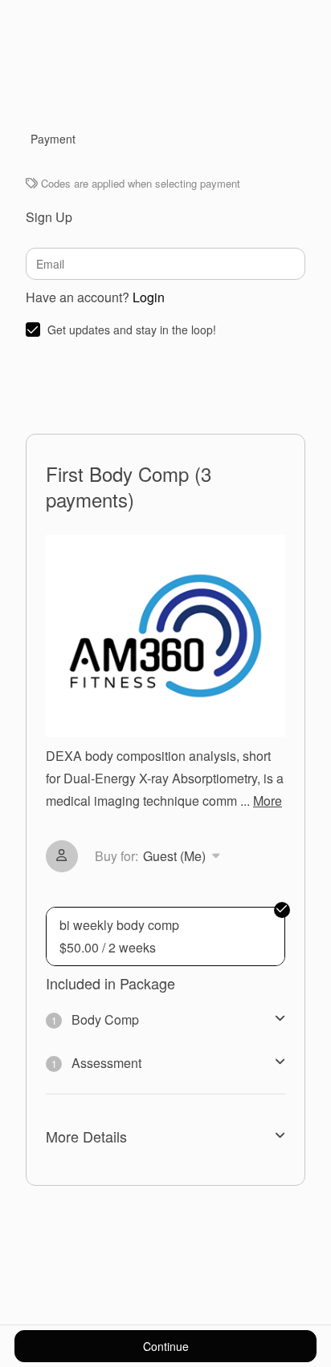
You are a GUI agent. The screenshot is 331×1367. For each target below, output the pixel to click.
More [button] (267, 800)
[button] (160, 856)
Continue (166, 1346)
